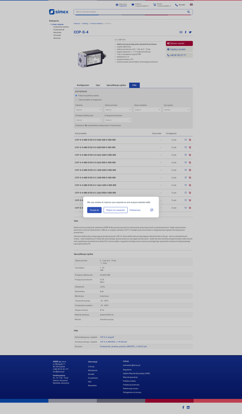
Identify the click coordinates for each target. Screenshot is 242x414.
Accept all (94, 210)
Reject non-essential (115, 210)
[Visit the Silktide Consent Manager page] (152, 210)
